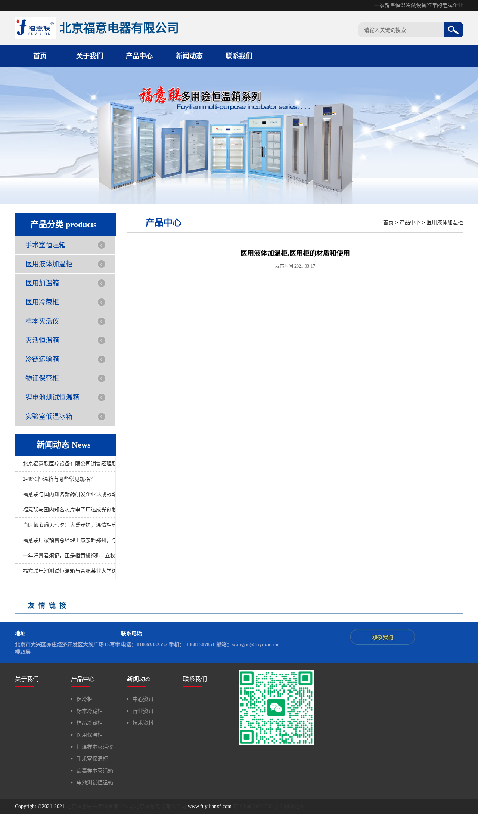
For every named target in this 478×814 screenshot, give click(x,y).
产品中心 (139, 56)
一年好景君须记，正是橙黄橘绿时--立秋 (69, 555)
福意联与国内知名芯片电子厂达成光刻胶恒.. (69, 510)
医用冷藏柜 (42, 302)
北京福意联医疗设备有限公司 (100, 806)
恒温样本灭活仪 (95, 747)
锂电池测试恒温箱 (52, 397)
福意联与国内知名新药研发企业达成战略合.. (69, 494)
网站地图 (294, 806)
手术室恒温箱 (45, 245)
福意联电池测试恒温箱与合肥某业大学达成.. (69, 571)
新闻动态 (189, 56)
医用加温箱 (42, 283)
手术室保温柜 (92, 759)
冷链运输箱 (42, 359)
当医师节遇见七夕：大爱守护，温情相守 (69, 525)
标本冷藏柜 (90, 711)
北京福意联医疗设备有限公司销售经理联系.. (69, 464)
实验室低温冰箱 (48, 416)
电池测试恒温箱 (95, 783)
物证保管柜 (42, 378)
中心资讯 (143, 699)
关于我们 (89, 56)
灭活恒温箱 (42, 340)
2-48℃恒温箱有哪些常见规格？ (59, 479)
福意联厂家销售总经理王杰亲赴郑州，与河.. (69, 540)
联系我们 (239, 56)
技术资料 (143, 723)
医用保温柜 (90, 735)
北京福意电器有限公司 (160, 806)
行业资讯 (143, 711)
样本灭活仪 (42, 321)
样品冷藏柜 (90, 723)
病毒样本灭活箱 (95, 771)
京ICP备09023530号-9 (257, 806)
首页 (40, 56)
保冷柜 (84, 699)
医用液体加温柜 (48, 264)
